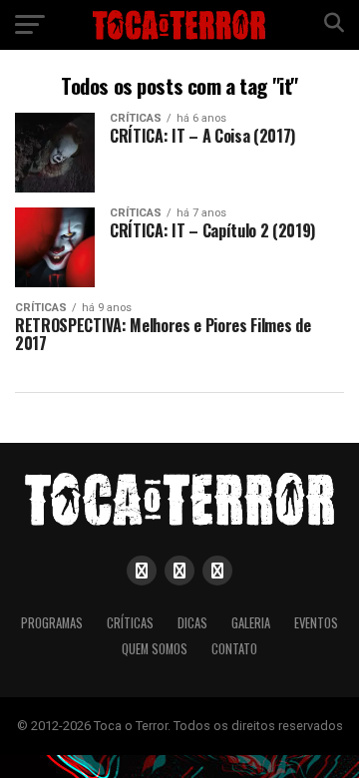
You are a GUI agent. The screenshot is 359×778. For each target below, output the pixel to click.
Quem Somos (154, 648)
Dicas (192, 622)
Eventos (316, 622)
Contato (234, 648)
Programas (52, 622)
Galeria (250, 622)
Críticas (130, 622)
